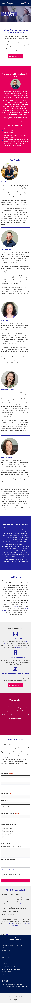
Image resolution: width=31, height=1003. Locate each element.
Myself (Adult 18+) (9, 828)
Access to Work (14, 606)
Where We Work (8, 915)
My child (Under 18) (10, 831)
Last (2, 786)
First (2, 780)
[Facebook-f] (2, 981)
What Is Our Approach (10, 911)
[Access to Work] (15, 633)
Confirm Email (5, 806)
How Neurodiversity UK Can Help (14, 908)
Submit (15, 881)
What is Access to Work (11, 895)
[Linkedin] (7, 981)
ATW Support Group (21, 647)
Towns (6, 934)
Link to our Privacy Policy (9, 869)
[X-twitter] (4, 981)
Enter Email (4, 800)
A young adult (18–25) (10, 834)
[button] (28, 3)
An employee (8, 837)
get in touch (10, 923)
